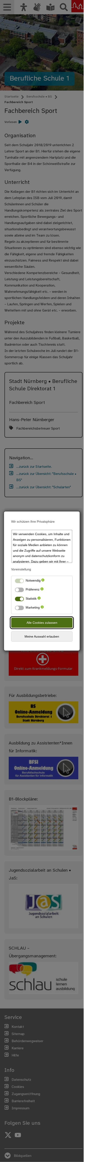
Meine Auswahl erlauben (42, 636)
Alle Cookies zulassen (42, 622)
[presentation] (42, 581)
